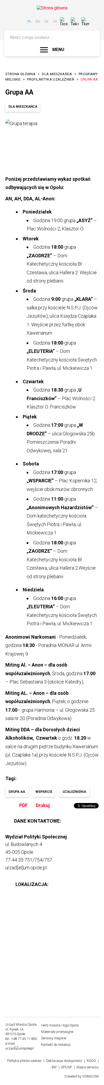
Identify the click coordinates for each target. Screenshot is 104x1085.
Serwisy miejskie (53, 1038)
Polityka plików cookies (24, 1061)
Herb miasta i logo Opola (60, 1025)
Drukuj (43, 805)
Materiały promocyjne (57, 1032)
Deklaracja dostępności (64, 1061)
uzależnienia (74, 792)
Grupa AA (17, 792)
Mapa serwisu (88, 1067)
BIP (54, 1067)
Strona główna (20, 74)
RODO (91, 1061)
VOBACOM (90, 1076)
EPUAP (66, 1067)
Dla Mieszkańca (57, 74)
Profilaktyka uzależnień (50, 79)
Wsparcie (43, 792)
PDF (23, 805)
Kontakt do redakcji (55, 1045)
